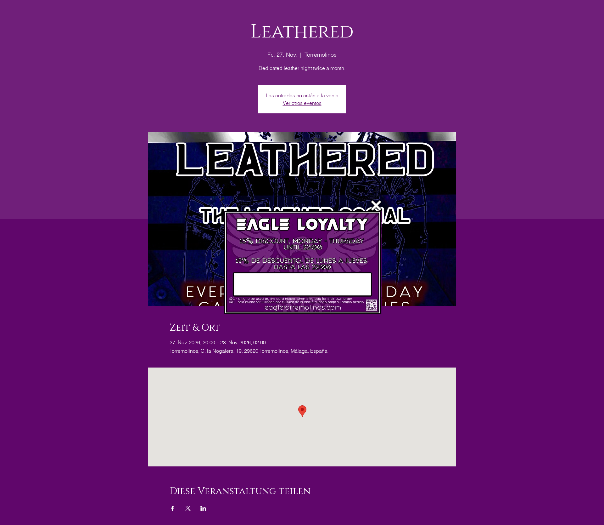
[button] (376, 205)
